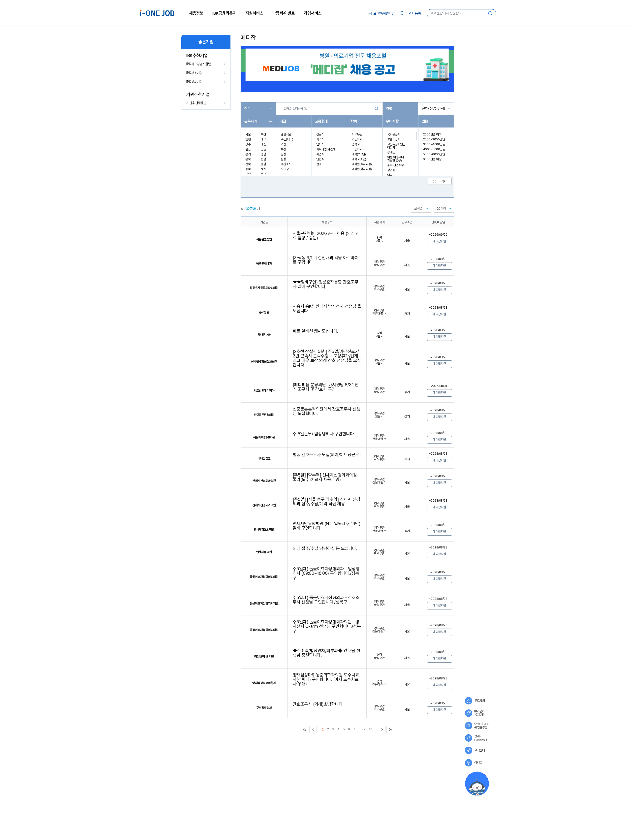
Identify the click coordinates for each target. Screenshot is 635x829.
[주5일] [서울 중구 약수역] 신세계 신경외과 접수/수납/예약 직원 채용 (326, 501)
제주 (263, 169)
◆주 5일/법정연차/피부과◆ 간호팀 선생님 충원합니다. (326, 653)
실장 (283, 159)
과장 (283, 144)
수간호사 (286, 164)
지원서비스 (254, 13)
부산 (263, 134)
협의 (318, 164)
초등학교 (357, 139)
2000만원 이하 (432, 134)
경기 (248, 154)
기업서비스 (313, 13)
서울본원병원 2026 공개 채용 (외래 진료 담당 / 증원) (326, 235)
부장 (283, 149)
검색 (490, 13)
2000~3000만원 (434, 139)
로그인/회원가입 (383, 13)
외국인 (391, 175)
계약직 (320, 139)
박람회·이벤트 (283, 13)
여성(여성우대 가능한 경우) (395, 158)
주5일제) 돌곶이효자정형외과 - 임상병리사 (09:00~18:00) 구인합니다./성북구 (326, 573)
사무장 (285, 169)
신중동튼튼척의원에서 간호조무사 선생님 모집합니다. (326, 411)
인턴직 (320, 159)
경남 (263, 154)
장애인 (391, 152)
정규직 (320, 134)
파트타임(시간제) (326, 149)
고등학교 (357, 149)
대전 (263, 144)
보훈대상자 (393, 139)
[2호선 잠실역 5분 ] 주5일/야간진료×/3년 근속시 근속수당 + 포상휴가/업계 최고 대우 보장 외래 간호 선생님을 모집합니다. (327, 358)
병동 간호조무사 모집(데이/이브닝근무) (327, 454)
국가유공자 (393, 134)
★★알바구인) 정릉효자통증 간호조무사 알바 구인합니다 (325, 284)
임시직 (320, 144)
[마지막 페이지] (390, 729)
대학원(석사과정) (362, 164)
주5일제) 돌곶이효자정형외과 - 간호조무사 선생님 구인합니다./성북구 (326, 600)
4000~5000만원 (434, 149)
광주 (248, 144)
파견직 (320, 154)
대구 (263, 139)
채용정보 (196, 13)
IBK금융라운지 (224, 13)
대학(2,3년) (359, 154)
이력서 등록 (413, 13)
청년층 (391, 170)
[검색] (376, 109)
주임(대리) (287, 139)
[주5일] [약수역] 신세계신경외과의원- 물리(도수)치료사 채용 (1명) (326, 477)
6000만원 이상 (432, 159)
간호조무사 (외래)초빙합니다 (318, 704)
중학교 (356, 144)
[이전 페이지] (313, 729)
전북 (248, 164)
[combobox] (421, 209)
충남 (263, 164)
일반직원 (286, 134)
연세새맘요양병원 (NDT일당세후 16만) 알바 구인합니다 (326, 526)
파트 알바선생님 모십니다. (315, 331)
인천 (248, 139)
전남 (263, 159)
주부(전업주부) (396, 165)
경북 (248, 159)
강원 (263, 149)
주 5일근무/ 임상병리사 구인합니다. (324, 433)
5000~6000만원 (434, 154)
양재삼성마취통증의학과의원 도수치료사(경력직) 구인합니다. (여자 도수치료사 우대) (326, 679)
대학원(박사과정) (362, 169)
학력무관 (357, 134)
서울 (248, 134)
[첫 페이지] (304, 729)
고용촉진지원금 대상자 (396, 145)
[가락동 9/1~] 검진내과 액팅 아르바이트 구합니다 (326, 260)
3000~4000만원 (434, 144)
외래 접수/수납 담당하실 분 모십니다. (325, 548)
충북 (248, 169)
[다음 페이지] (381, 729)
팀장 (283, 154)
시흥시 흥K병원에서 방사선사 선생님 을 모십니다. (327, 308)
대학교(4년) (359, 159)
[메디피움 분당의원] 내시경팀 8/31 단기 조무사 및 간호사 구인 (326, 387)
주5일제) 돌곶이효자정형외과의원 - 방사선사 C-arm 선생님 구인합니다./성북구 (327, 626)
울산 (248, 149)
